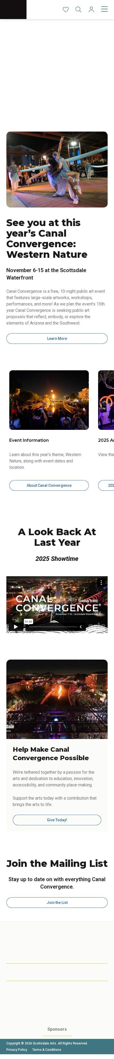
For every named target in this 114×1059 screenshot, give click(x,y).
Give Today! (57, 820)
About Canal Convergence (49, 485)
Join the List (57, 902)
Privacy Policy (16, 1050)
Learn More (57, 338)
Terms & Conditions (46, 1050)
